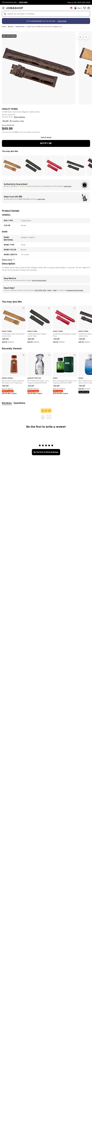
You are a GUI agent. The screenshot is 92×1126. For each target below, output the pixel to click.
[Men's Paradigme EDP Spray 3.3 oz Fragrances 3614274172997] (74, 355)
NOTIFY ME (46, 143)
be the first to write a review (46, 452)
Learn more (67, 186)
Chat (54, 290)
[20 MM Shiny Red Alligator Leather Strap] (74, 308)
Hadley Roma (19, 26)
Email (49, 290)
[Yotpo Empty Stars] (7, 117)
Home (4, 26)
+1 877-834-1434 (40, 290)
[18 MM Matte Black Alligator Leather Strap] (49, 308)
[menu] (3, 8)
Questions (19, 403)
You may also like (10, 151)
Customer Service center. (74, 290)
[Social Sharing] (80, 37)
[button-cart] (88, 8)
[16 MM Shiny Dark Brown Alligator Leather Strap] (86, 37)
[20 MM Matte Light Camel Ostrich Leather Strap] (23, 308)
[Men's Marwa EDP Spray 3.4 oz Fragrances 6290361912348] (49, 355)
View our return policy (39, 280)
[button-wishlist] (84, 8)
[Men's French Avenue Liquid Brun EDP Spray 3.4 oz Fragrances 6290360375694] (23, 355)
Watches (11, 26)
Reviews (7, 403)
